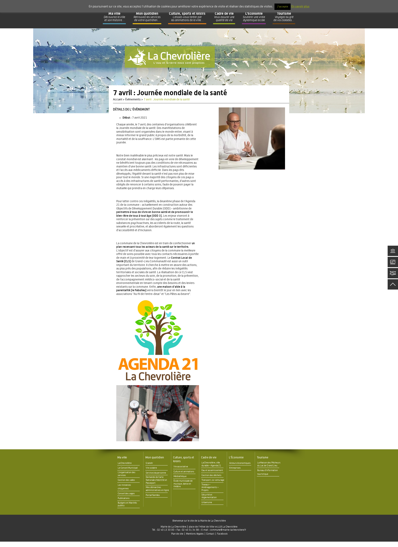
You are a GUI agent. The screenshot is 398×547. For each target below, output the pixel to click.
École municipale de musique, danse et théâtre (183, 484)
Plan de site (177, 534)
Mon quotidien (154, 457)
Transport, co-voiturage (212, 480)
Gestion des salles (126, 480)
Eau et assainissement (212, 470)
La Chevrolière (125, 463)
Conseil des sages (126, 493)
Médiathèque (180, 476)
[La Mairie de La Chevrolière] (170, 57)
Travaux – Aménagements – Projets (209, 487)
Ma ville (122, 457)
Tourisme (262, 457)
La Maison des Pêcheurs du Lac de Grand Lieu (268, 464)
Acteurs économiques (240, 463)
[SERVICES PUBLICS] (393, 251)
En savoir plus (300, 6)
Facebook (222, 534)
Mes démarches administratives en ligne (157, 488)
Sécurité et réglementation (209, 496)
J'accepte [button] (282, 6)
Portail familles (153, 495)
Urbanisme (206, 502)
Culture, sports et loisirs (183, 459)
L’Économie (236, 457)
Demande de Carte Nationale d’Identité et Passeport (156, 480)
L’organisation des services (126, 473)
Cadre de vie (208, 457)
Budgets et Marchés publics (127, 504)
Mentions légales (195, 534)
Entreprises (235, 468)
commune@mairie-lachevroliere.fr (228, 530)
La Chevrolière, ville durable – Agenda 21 (211, 464)
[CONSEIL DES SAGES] (393, 273)
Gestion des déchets (211, 475)
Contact (210, 534)
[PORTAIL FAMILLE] (393, 262)
